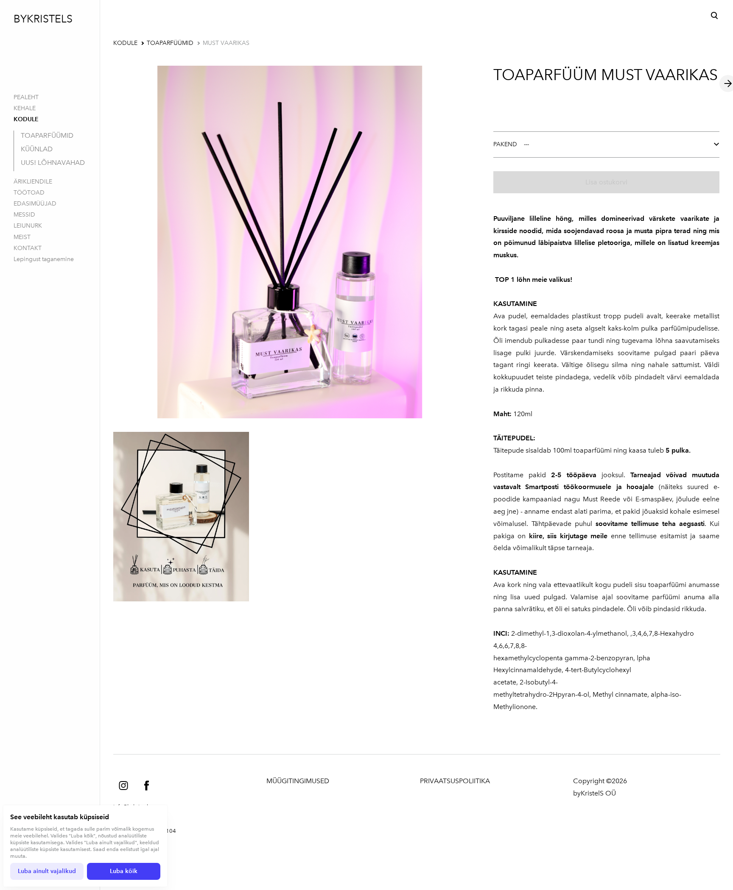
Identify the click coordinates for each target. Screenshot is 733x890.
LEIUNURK (28, 225)
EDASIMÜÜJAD (35, 203)
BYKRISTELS (43, 18)
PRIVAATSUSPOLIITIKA (455, 781)
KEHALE (25, 108)
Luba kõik (123, 871)
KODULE (26, 119)
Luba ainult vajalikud (47, 871)
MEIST (22, 237)
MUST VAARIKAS (226, 43)
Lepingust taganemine (44, 259)
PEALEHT (26, 97)
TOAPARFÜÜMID (47, 135)
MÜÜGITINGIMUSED (297, 781)
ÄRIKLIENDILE (33, 181)
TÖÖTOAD (29, 192)
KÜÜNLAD (37, 149)
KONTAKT (28, 248)
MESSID (24, 214)
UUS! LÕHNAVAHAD (53, 163)
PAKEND (505, 144)
